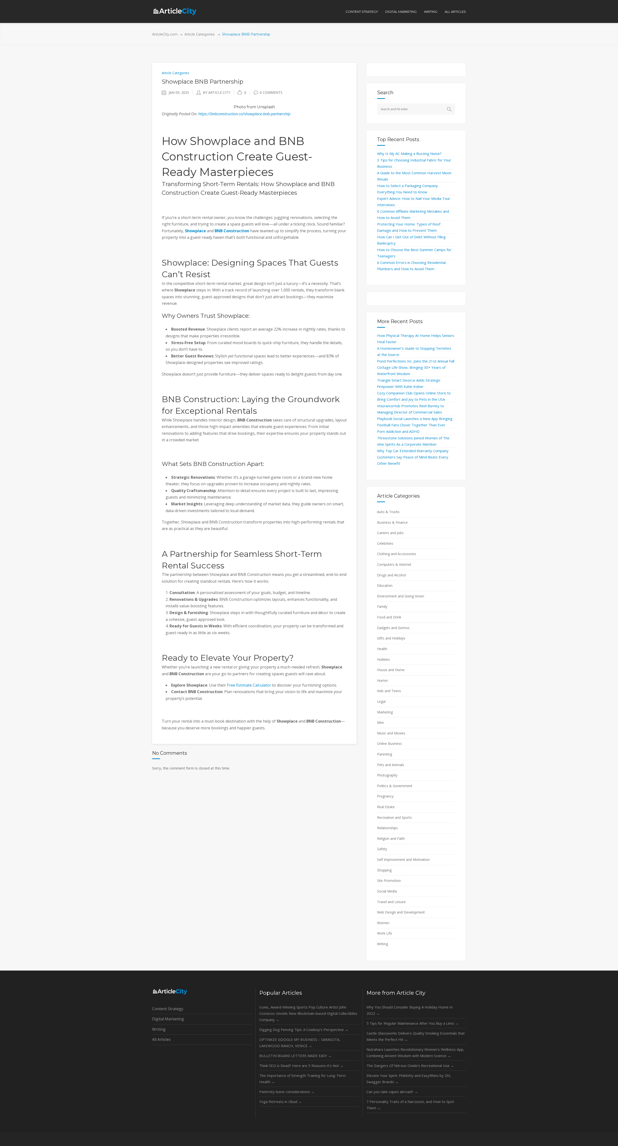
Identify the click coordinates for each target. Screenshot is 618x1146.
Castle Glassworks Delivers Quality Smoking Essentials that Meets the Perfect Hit (415, 1036)
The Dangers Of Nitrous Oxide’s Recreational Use (410, 1065)
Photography (387, 775)
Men (380, 722)
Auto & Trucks (388, 511)
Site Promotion (389, 880)
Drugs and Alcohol (391, 575)
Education (385, 585)
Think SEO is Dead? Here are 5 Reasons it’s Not (301, 1065)
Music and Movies (391, 733)
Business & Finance (392, 522)
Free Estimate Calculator (249, 685)
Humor (382, 680)
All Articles (161, 1039)
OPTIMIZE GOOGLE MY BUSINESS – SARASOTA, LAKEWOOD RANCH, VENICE (299, 1042)
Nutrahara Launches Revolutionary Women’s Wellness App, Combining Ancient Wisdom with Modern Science (415, 1052)
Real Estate (386, 807)
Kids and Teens (389, 691)
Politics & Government (394, 785)
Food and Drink (389, 617)
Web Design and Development (401, 912)
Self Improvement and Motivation (403, 859)
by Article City (216, 92)
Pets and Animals (390, 764)
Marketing (385, 712)
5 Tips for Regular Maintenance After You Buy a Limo (412, 1023)
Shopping (384, 870)
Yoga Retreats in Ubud (280, 1101)
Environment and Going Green (400, 596)
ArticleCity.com (165, 34)
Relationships (387, 828)
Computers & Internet (394, 564)
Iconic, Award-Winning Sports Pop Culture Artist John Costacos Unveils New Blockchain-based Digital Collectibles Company (308, 1013)
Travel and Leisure (391, 901)
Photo (240, 107)
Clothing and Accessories (396, 553)
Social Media (387, 891)
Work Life (384, 933)
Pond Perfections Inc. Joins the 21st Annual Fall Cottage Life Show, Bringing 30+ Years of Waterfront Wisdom (415, 367)
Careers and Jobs (390, 532)
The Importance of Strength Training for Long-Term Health (302, 1078)
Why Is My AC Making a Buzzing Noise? (409, 153)
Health (382, 648)
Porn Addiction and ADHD (398, 431)
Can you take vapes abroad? (392, 1091)
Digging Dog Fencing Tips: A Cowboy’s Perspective (303, 1029)
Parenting (384, 754)
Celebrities (385, 543)
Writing (382, 944)
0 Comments (271, 92)
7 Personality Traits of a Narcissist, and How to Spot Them (410, 1104)
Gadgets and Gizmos (393, 627)
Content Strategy (167, 1008)
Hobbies (383, 659)
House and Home (391, 669)
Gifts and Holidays (391, 638)
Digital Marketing (168, 1019)
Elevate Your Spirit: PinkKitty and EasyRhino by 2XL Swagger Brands (408, 1078)
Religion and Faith (391, 838)
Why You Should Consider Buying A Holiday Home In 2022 (409, 1010)
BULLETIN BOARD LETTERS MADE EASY (295, 1055)
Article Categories (199, 34)
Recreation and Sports (394, 817)
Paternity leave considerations (287, 1091)
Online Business (389, 743)
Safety (382, 849)
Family (382, 606)
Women (383, 923)
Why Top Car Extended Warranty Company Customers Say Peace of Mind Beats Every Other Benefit (413, 457)
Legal (381, 701)
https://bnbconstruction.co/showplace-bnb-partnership (244, 113)
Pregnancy (385, 796)
